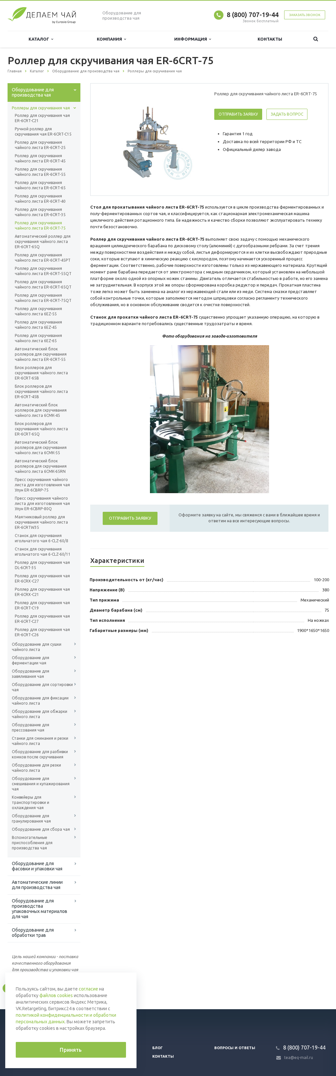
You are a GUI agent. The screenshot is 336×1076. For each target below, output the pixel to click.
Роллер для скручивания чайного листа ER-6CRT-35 (40, 212)
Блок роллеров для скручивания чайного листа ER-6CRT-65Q (41, 428)
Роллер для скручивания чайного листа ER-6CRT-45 (40, 158)
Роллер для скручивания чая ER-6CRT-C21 (42, 118)
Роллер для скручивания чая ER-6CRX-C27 (42, 578)
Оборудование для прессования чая (30, 727)
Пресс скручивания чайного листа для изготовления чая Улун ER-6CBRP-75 (42, 484)
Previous (109, 139)
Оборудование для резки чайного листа (36, 767)
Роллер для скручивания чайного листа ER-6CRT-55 (40, 171)
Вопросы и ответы (234, 1048)
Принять (71, 1050)
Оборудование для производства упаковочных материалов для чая (39, 908)
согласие (88, 989)
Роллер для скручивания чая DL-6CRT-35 (42, 565)
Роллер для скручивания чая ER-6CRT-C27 (42, 618)
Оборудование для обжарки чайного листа (39, 714)
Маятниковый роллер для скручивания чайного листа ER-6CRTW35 (41, 522)
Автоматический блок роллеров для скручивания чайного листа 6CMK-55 (41, 447)
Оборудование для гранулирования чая (31, 818)
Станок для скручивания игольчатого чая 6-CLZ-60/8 (41, 538)
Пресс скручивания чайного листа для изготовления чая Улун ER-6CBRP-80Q (42, 503)
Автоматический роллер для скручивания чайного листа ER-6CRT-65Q (43, 241)
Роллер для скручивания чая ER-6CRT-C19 (42, 605)
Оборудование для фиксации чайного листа (40, 700)
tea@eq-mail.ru (298, 1057)
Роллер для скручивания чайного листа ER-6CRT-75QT (43, 298)
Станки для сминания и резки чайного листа (40, 741)
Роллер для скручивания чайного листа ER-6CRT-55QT (43, 271)
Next (193, 139)
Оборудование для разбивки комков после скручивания (40, 754)
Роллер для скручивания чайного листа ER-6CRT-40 (40, 198)
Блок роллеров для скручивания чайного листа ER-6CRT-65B (41, 372)
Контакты (270, 39)
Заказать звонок (304, 15)
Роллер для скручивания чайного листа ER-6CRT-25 (40, 145)
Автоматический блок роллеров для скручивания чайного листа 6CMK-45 (41, 410)
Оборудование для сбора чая (41, 829)
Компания (110, 39)
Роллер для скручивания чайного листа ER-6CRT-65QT (43, 284)
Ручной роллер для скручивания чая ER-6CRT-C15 (43, 131)
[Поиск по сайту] (315, 39)
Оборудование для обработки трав (33, 932)
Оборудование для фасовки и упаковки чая (37, 866)
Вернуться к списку (35, 988)
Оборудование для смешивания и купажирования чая (41, 783)
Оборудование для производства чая (33, 92)
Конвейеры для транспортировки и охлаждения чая (30, 802)
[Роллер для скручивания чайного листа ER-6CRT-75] (151, 140)
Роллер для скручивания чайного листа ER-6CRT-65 (40, 185)
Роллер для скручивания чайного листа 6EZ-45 (38, 324)
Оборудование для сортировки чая (42, 687)
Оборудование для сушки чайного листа (36, 647)
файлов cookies (56, 995)
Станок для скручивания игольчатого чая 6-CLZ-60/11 (43, 551)
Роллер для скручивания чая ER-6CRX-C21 (42, 592)
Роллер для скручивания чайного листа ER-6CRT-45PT (43, 257)
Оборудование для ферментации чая (30, 660)
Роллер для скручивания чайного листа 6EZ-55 (38, 311)
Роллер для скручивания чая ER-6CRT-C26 (42, 632)
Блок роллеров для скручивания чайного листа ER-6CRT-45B (41, 391)
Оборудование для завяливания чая (30, 673)
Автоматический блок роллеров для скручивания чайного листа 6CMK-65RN (41, 466)
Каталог (40, 39)
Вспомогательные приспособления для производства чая (32, 842)
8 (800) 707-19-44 (253, 14)
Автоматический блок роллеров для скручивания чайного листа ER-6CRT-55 (41, 354)
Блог (157, 1048)
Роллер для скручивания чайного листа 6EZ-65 (38, 338)
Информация (191, 39)
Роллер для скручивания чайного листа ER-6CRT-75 (40, 225)
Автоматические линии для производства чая (37, 885)
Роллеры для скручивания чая (41, 108)
